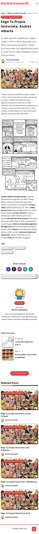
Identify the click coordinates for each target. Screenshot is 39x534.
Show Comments (19, 373)
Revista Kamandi (14, 3)
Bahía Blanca (20, 248)
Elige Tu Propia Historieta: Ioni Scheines (15, 448)
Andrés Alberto (7, 248)
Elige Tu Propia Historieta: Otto (15, 513)
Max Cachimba (7, 252)
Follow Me (19, 303)
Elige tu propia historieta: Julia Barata (19, 482)
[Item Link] (19, 400)
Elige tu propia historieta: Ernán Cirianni (16, 414)
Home (3, 13)
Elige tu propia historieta (17, 13)
